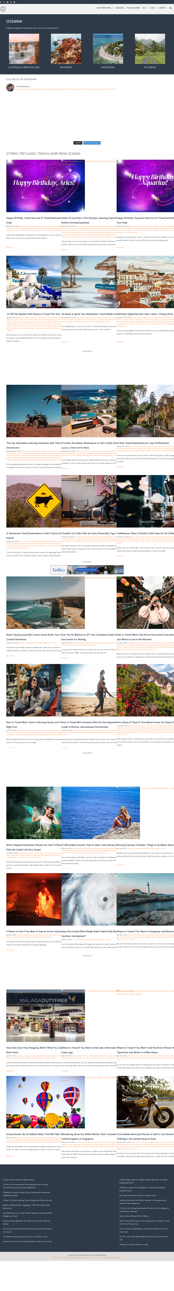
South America (29, 230)
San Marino (151, 732)
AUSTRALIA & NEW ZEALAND (24, 67)
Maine (82, 850)
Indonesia (93, 453)
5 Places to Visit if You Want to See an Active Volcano (34, 931)
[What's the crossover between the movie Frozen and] (67, 105)
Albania (90, 226)
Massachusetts (90, 850)
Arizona (82, 848)
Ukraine (68, 237)
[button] (170, 8)
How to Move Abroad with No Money (134, 1216)
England (64, 539)
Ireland (95, 320)
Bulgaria (92, 228)
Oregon (136, 541)
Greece (97, 230)
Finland (87, 230)
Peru (13, 230)
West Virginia (52, 328)
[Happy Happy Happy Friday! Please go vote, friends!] (26, 128)
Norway (49, 324)
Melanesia (113, 230)
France (92, 230)
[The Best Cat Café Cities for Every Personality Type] (100, 501)
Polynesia (102, 232)
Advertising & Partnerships (112, 1258)
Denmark (169, 446)
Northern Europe (79, 232)
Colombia (126, 320)
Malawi (37, 322)
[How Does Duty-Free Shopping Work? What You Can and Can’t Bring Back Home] (45, 1015)
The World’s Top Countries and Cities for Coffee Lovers (25, 1237)
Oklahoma (131, 1146)
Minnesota (49, 543)
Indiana (77, 850)
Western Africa (121, 232)
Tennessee (161, 1058)
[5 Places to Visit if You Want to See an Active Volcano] (45, 899)
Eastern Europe (66, 230)
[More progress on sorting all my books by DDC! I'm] (107, 105)
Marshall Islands (157, 730)
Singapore (39, 1058)
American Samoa (104, 226)
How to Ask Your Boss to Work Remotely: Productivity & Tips (27, 1241)
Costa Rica (45, 320)
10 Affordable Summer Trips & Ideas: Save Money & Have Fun (94, 844)
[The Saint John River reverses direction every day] (107, 128)
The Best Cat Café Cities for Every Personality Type (88, 533)
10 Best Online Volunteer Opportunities (19, 1180)
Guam (98, 643)
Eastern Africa (58, 320)
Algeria (96, 226)
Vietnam (44, 328)
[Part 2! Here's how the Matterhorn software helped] (26, 105)
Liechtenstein (133, 730)
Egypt (13, 1140)
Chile (8, 228)
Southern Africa (40, 230)
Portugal (127, 230)
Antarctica (34, 541)
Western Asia (100, 237)
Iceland (34, 228)
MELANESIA (66, 67)
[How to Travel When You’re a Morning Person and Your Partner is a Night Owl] (45, 690)
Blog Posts (85, 228)
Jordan (44, 228)
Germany (136, 228)
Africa (21, 226)
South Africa (20, 230)
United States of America (80, 237)
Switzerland (108, 234)
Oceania (9, 230)
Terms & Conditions (69, 1258)
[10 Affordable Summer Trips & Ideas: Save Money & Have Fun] (100, 813)
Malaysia (43, 322)
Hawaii (74, 732)
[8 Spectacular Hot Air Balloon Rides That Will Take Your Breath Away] (45, 1102)
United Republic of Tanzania (15, 328)
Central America (19, 320)
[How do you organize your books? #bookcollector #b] (67, 128)
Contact (94, 1258)
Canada (98, 228)
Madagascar (143, 730)
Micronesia (103, 643)
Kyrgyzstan (30, 322)
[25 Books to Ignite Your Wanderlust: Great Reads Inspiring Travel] (100, 282)
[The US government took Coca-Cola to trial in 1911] (148, 128)
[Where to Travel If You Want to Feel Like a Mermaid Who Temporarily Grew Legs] (100, 1015)
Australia (148, 226)
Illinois (80, 539)
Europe (21, 228)
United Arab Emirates (53, 230)
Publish (100, 1258)
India (146, 228)
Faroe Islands (121, 449)
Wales (40, 460)
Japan (40, 228)
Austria (48, 730)
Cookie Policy (81, 1258)
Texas (167, 1058)
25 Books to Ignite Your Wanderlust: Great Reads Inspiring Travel (95, 314)
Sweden (154, 541)
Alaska (27, 317)
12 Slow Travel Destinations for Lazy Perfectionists (143, 443)
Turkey (63, 237)
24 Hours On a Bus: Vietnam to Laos (133, 1244)
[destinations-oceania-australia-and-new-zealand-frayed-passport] (24, 34)
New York (50, 732)
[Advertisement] (66, 368)
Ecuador (47, 453)
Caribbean (9, 320)
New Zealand (52, 228)
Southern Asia (83, 234)
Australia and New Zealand (49, 226)
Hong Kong (157, 320)
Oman (69, 455)
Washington (92, 853)
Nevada (55, 543)
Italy (98, 453)
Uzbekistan (92, 237)
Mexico (151, 228)
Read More (9, 247)
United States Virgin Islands (87, 645)
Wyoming (132, 939)
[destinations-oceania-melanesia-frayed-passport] (66, 34)
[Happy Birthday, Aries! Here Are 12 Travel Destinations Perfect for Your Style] (45, 186)
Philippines (94, 232)
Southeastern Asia (72, 234)
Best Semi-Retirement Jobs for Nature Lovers (137, 1195)
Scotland (149, 647)
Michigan (98, 850)
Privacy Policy (57, 1258)
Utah (36, 460)
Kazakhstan (108, 453)
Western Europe (111, 237)
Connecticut (65, 850)
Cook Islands (150, 935)
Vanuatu (49, 937)
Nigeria (156, 228)
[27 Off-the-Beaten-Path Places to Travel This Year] (45, 282)
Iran (91, 320)
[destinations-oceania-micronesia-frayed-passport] (108, 34)
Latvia (100, 320)
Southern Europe (93, 234)
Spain (102, 234)
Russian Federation (112, 232)
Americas (27, 226)
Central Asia (105, 228)
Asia (38, 226)
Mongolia (55, 322)
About (89, 1258)
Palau (124, 732)
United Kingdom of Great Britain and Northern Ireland (78, 541)
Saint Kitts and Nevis (140, 732)
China (112, 228)
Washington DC (102, 853)
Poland (41, 546)
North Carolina (128, 1058)
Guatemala (28, 228)
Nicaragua (25, 455)
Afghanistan (79, 226)
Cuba (51, 320)
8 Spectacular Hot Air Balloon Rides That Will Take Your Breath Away (42, 1134)
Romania (55, 546)
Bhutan (79, 228)
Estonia (119, 228)
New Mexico (121, 937)
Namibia (9, 455)
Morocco (168, 645)
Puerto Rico (48, 546)
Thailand (158, 324)
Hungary (164, 320)
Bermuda (74, 228)
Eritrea (74, 230)
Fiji (83, 230)
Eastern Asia (14, 228)
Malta (107, 230)
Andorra (142, 726)
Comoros (131, 728)
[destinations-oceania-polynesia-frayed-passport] (150, 34)
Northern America (67, 232)
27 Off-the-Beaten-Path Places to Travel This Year (33, 314)
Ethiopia (142, 539)
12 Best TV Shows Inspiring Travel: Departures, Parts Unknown (27, 1200)
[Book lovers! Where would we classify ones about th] (148, 105)
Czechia (126, 645)
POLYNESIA (150, 67)
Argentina (33, 226)
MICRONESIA (108, 67)
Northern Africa (17, 324)
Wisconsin (9, 330)
